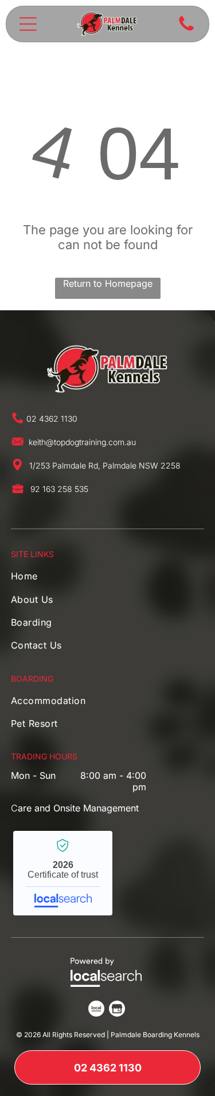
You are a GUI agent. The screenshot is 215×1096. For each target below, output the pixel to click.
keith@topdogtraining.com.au (82, 442)
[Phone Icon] (186, 29)
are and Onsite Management (78, 808)
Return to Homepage (108, 283)
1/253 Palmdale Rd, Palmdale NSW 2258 (105, 465)
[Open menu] (28, 24)
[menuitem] (46, 578)
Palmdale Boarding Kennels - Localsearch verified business (62, 873)
